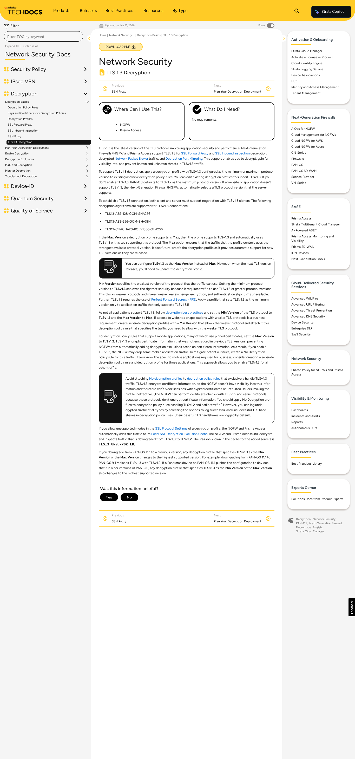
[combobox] (43, 36)
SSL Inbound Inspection (23, 130)
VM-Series (298, 183)
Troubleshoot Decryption (21, 176)
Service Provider (302, 177)
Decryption (303, 519)
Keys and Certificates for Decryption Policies (37, 113)
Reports (297, 422)
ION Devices (300, 253)
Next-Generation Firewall (325, 523)
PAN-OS (297, 165)
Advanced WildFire (304, 298)
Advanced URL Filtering (308, 304)
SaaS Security (301, 334)
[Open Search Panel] (297, 12)
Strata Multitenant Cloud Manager (315, 224)
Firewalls (297, 159)
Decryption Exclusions (19, 159)
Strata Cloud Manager (306, 51)
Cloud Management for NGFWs (313, 135)
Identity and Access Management (315, 87)
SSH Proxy (14, 136)
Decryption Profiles (20, 119)
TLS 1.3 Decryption (20, 142)
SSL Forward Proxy (20, 124)
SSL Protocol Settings (171, 428)
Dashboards (299, 410)
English (317, 527)
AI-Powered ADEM (304, 230)
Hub (294, 81)
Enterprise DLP (301, 328)
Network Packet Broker (132, 158)
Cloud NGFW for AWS (307, 140)
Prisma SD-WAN (302, 247)
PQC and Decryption (18, 165)
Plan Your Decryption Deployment (27, 148)
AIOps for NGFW (303, 129)
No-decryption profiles (165, 378)
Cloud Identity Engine (307, 63)
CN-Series (298, 152)
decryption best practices (184, 312)
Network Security (120, 35)
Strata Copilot (332, 11)
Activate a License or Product (312, 57)
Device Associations (305, 75)
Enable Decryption (17, 153)
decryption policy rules (203, 378)
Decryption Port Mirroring (184, 158)
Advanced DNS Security (308, 316)
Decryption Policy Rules (23, 107)
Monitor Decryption (17, 170)
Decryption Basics (17, 101)
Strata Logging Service (307, 69)
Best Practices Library (306, 463)
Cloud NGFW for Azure (307, 146)
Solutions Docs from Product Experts (317, 499)
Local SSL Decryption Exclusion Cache (179, 434)
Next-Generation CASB (308, 259)
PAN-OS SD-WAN (304, 171)
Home (102, 35)
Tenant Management (306, 93)
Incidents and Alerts (305, 416)
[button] (352, 607)
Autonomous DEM (304, 428)
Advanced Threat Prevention (311, 310)
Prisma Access (301, 218)
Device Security (302, 322)
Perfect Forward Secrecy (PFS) (173, 299)
